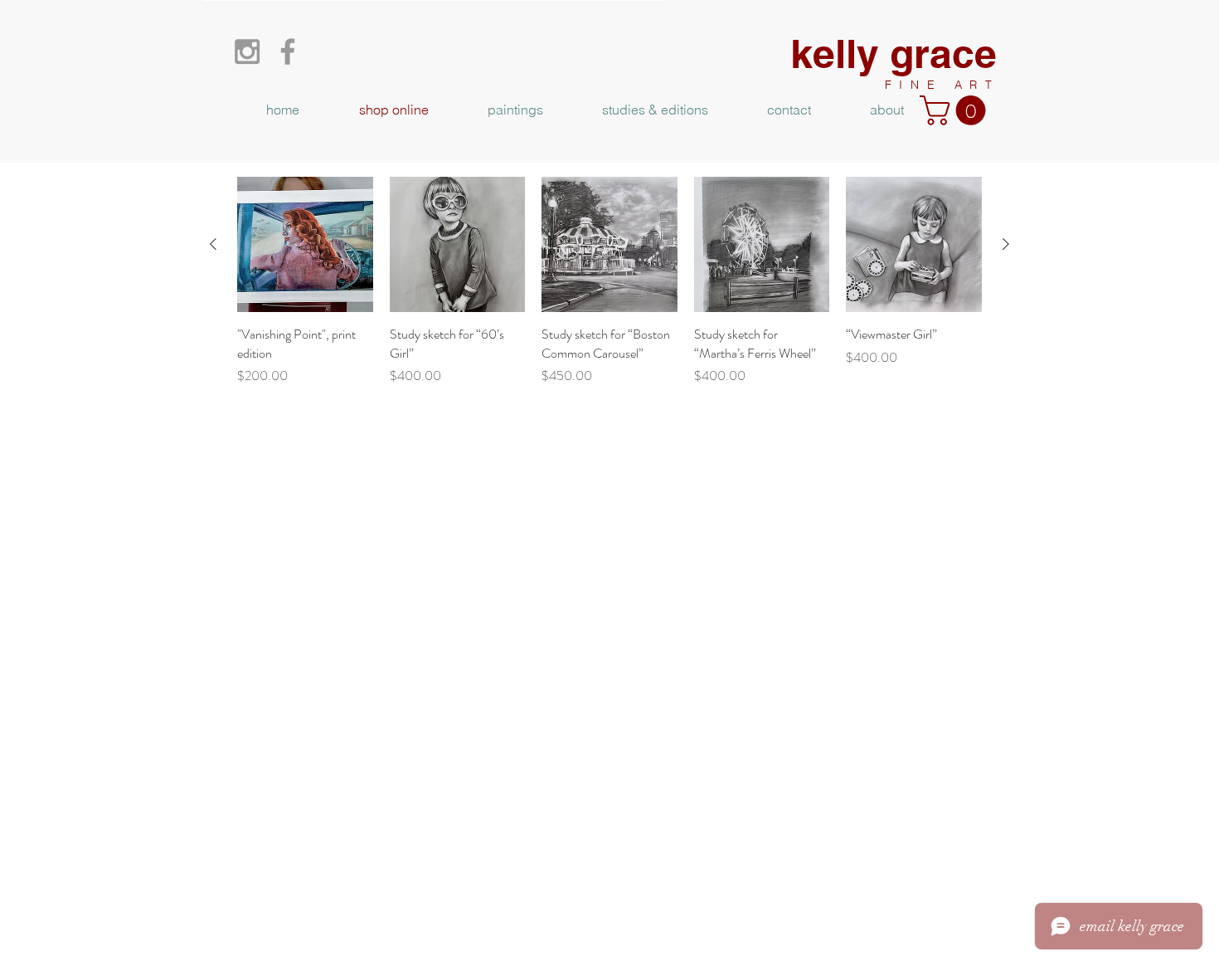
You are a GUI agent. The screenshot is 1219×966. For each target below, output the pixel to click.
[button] (956, 110)
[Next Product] (1006, 244)
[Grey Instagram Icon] (247, 51)
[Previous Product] (213, 244)
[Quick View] (305, 245)
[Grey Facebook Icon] (287, 51)
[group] (609, 281)
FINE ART (942, 84)
